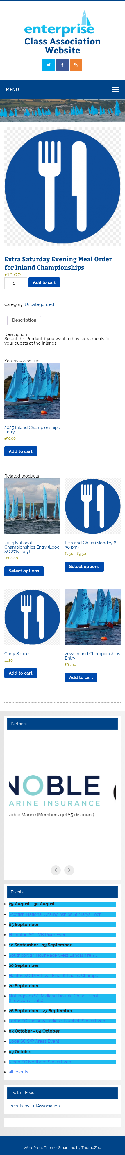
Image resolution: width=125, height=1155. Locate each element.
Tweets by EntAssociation (34, 1106)
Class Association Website (62, 45)
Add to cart (44, 282)
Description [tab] (24, 320)
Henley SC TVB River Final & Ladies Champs (53, 975)
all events (18, 1072)
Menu (12, 89)
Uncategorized (39, 304)
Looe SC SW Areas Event (34, 1041)
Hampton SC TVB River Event (38, 934)
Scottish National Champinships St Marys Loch (55, 914)
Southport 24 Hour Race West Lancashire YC (53, 955)
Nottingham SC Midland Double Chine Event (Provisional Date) (53, 998)
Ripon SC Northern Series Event (41, 1061)
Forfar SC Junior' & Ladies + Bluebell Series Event (58, 1021)
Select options (24, 571)
